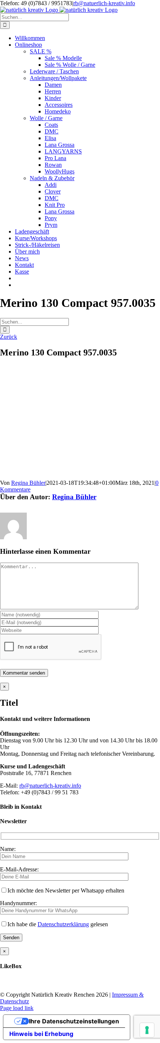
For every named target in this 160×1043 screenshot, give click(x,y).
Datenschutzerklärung (63, 924)
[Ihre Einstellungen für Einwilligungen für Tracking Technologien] (147, 1030)
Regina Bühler (28, 483)
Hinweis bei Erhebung (41, 1033)
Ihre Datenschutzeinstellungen (74, 1021)
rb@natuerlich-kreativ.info (104, 3)
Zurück (8, 337)
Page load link (16, 1008)
